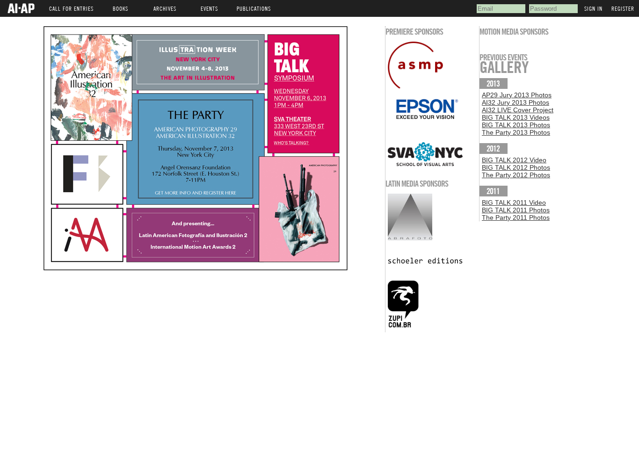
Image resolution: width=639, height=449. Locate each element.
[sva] (432, 154)
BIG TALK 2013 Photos (516, 125)
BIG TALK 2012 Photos (516, 167)
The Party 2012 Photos (516, 175)
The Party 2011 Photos (516, 217)
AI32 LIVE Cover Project (517, 110)
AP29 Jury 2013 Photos (517, 95)
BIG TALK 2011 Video (514, 202)
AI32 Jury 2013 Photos (515, 102)
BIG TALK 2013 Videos (516, 117)
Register (622, 8)
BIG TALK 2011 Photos (516, 210)
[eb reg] (196, 268)
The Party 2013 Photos (516, 132)
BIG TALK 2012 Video (514, 160)
